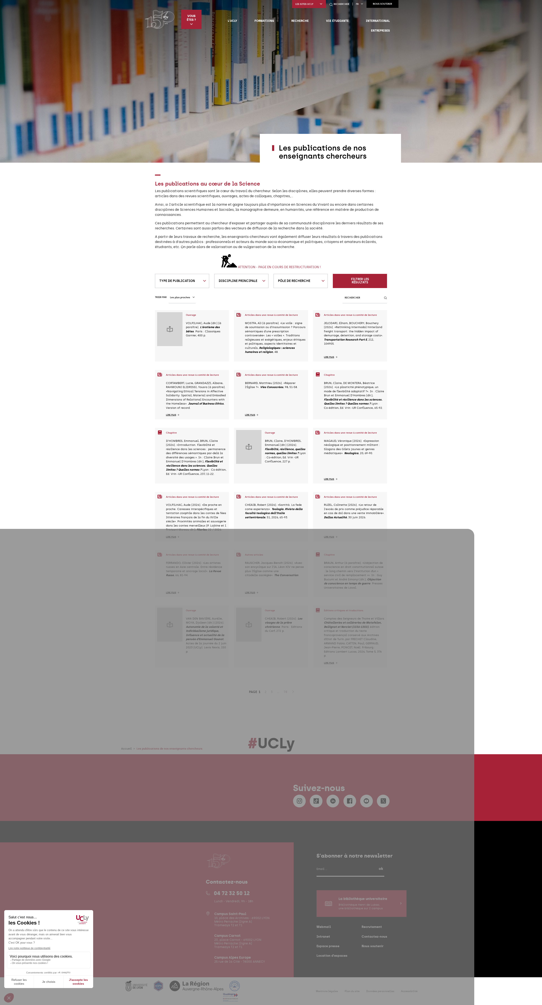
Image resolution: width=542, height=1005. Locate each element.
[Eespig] (159, 989)
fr (357, 4)
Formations (264, 21)
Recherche (300, 21)
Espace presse (328, 946)
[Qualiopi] (230, 999)
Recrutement (372, 926)
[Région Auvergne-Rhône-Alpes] (197, 989)
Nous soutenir (382, 4)
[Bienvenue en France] (234, 989)
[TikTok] (316, 801)
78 (285, 692)
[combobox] (182, 281)
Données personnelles (380, 991)
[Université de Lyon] (136, 989)
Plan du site (352, 991)
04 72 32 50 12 (232, 893)
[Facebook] (349, 801)
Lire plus (329, 357)
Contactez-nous (374, 936)
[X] (383, 801)
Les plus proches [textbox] (180, 297)
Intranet (323, 936)
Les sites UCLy (304, 4)
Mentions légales (327, 991)
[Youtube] (366, 801)
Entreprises (380, 30)
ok (381, 868)
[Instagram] (299, 801)
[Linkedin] (332, 801)
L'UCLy (232, 21)
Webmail (324, 926)
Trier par (161, 297)
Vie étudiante (337, 21)
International (378, 21)
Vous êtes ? (191, 18)
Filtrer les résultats (360, 280)
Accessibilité (409, 991)
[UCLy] (160, 19)
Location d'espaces (332, 955)
